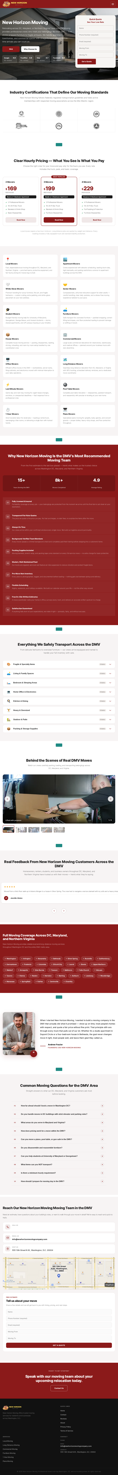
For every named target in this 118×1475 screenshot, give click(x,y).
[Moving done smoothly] (46, 829)
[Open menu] (112, 4)
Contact (63, 1415)
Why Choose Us (30, 49)
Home (62, 1411)
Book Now (21, 220)
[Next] (63, 910)
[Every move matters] (21, 829)
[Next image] (110, 799)
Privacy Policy (65, 1427)
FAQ (11, 49)
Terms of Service (66, 1431)
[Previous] (54, 910)
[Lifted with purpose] (8, 829)
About (62, 1423)
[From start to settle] (34, 829)
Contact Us (59, 1388)
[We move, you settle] (59, 829)
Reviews (63, 1419)
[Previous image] (7, 799)
